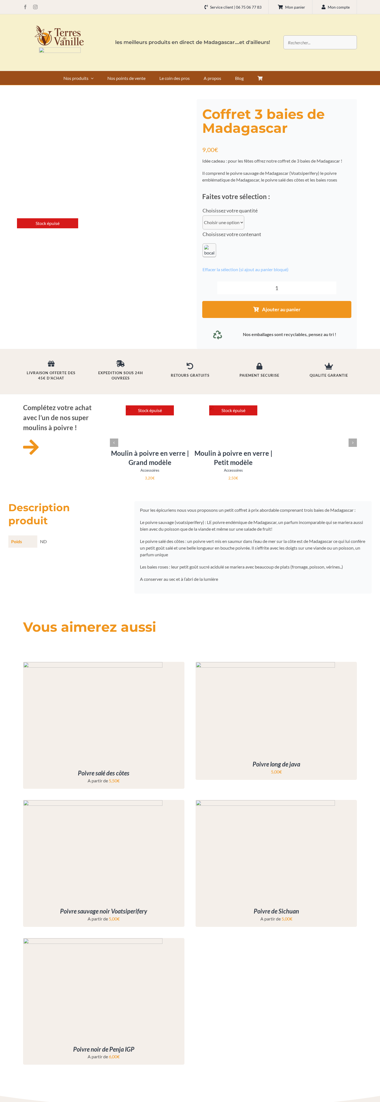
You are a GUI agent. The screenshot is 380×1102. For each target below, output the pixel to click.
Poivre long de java (276, 764)
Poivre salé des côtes (103, 773)
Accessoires (149, 470)
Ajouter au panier (281, 309)
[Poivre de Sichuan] (265, 803)
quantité (248, 210)
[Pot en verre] (209, 250)
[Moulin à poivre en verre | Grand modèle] (149, 407)
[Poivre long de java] (265, 665)
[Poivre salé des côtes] (92, 665)
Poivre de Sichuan (276, 911)
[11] (60, 49)
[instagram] (35, 7)
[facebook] (25, 7)
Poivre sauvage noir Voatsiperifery (103, 911)
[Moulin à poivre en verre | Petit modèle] (233, 407)
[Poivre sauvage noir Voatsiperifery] (92, 803)
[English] (281, 77)
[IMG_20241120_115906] (47, 221)
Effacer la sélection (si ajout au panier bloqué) (245, 269)
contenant (250, 234)
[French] (288, 77)
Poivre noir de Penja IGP (103, 1049)
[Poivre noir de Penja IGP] (92, 941)
